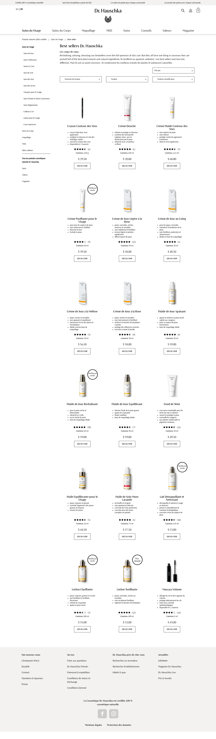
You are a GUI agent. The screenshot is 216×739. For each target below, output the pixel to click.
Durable (26, 666)
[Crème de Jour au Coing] (172, 200)
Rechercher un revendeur (125, 660)
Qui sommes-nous (31, 655)
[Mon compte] (190, 10)
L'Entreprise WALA (30, 660)
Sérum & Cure (29, 66)
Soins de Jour (29, 53)
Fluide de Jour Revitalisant (82, 404)
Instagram (113, 713)
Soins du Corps (28, 131)
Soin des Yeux (29, 79)
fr (21, 9)
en (17, 9)
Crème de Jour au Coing (172, 218)
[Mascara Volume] (172, 570)
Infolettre (163, 660)
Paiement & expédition (78, 672)
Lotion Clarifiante (82, 589)
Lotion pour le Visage (32, 118)
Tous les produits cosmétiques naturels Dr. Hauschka (33, 160)
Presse (25, 684)
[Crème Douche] (127, 107)
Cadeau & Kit (29, 112)
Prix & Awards (164, 678)
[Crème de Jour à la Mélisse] (82, 292)
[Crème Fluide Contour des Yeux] (172, 107)
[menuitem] (190, 10)
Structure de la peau (72, 79)
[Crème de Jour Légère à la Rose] (127, 200)
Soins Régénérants (31, 105)
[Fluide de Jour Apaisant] (172, 292)
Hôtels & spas (119, 672)
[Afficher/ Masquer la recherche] (183, 10)
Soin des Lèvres (29, 86)
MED (24, 144)
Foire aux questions (76, 660)
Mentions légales (93, 725)
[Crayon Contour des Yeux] (82, 107)
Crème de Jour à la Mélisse (82, 311)
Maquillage (26, 137)
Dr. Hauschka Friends (77, 666)
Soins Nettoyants (30, 60)
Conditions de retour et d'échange (78, 680)
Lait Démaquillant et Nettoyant (172, 498)
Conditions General (76, 688)
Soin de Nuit (28, 73)
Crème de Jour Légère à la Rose (127, 220)
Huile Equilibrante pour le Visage (82, 498)
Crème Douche (127, 126)
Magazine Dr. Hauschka (169, 666)
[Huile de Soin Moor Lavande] (127, 478)
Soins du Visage (28, 47)
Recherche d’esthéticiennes (126, 666)
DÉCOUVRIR (82, 166)
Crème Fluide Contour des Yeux (171, 128)
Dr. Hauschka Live (167, 672)
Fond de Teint (172, 404)
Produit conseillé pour (165, 79)
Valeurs (25, 175)
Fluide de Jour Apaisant (172, 311)
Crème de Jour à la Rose (127, 311)
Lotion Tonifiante (127, 589)
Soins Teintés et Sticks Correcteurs (37, 99)
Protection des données (119, 725)
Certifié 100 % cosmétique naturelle (29, 3)
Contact (25, 672)
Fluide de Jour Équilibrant (127, 404)
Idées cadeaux (27, 150)
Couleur (114, 79)
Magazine (26, 181)
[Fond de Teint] (172, 385)
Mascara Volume (172, 589)
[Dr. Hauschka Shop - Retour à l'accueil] (108, 15)
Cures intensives (30, 125)
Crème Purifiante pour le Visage (82, 220)
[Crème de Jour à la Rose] (127, 292)
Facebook (102, 713)
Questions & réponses (32, 678)
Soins (24, 168)
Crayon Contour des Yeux (82, 126)
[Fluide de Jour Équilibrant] (127, 385)
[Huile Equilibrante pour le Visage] (82, 478)
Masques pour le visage (33, 92)
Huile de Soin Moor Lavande (127, 498)
